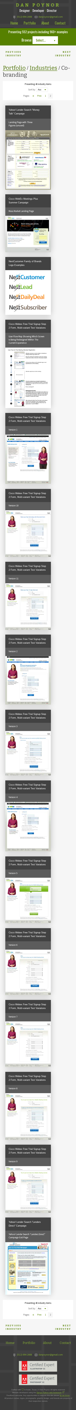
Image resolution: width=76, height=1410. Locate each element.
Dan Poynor (38, 5)
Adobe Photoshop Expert (38, 1379)
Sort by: (32, 89)
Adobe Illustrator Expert (38, 1366)
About (45, 23)
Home (14, 23)
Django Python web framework (49, 1392)
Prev (39, 96)
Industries (43, 67)
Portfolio (30, 23)
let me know (64, 1395)
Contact (60, 23)
